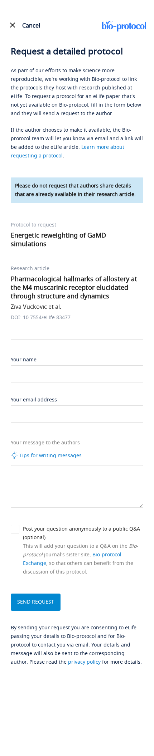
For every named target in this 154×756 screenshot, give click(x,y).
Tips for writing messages (50, 455)
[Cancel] (12, 25)
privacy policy (84, 662)
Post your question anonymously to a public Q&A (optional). (81, 533)
